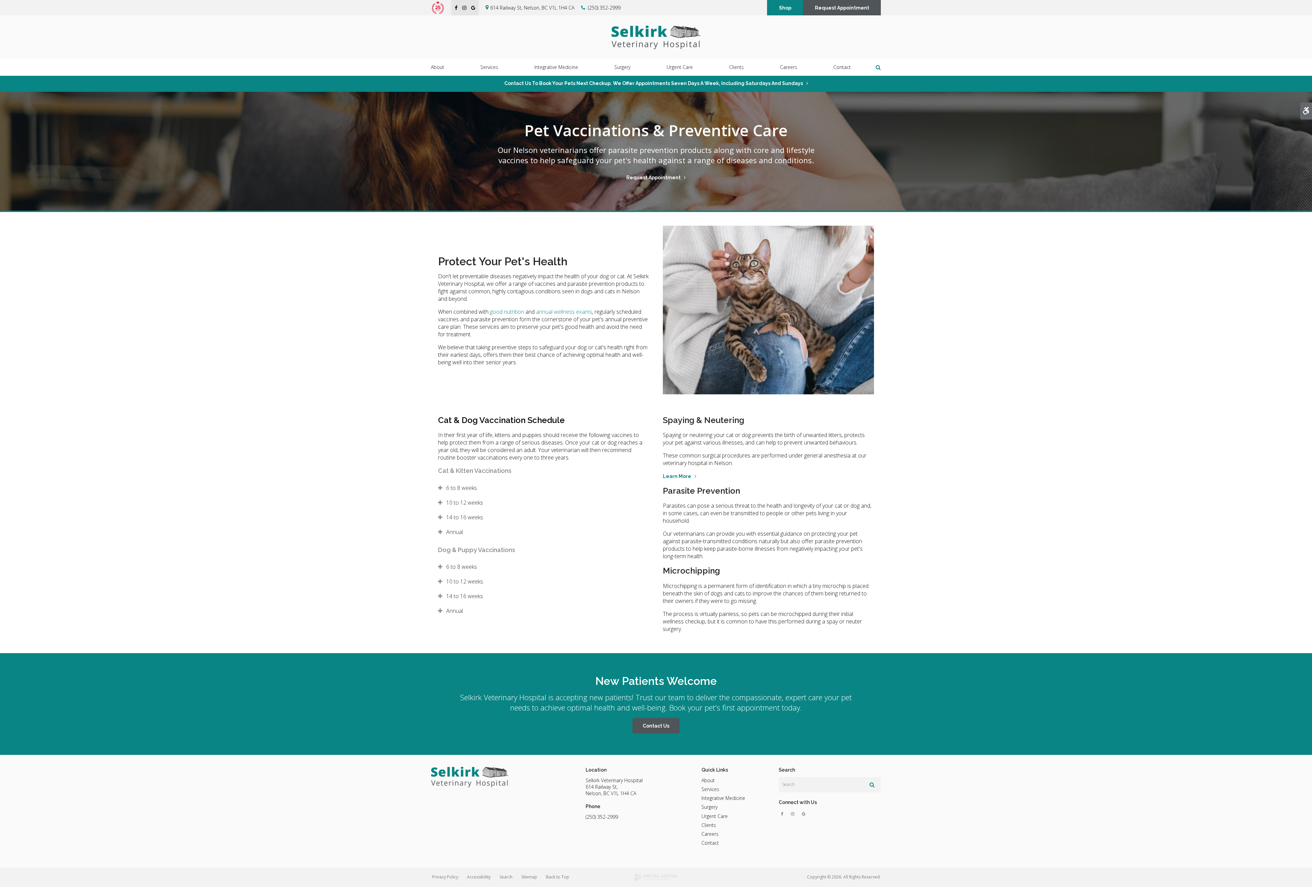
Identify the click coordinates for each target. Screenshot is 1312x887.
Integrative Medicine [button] (556, 67)
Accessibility (479, 877)
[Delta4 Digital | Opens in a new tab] (656, 877)
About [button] (437, 67)
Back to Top (557, 877)
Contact (842, 67)
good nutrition (507, 311)
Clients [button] (736, 67)
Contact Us (656, 726)
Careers (788, 67)
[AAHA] (441, 7)
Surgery (709, 807)
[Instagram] (794, 814)
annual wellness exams (564, 311)
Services (710, 789)
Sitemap (529, 877)
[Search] (872, 784)
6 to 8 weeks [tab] (461, 488)
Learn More (677, 476)
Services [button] (489, 67)
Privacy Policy (445, 877)
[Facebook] (784, 814)
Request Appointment (842, 8)
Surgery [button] (622, 67)
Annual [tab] (454, 532)
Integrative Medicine (723, 798)
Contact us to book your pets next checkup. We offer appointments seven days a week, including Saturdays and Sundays (653, 83)
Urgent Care (680, 67)
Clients (708, 825)
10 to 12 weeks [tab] (464, 502)
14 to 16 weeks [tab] (464, 517)
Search (506, 877)
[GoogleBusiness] (804, 814)
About (708, 780)
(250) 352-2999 (604, 7)
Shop (785, 8)
